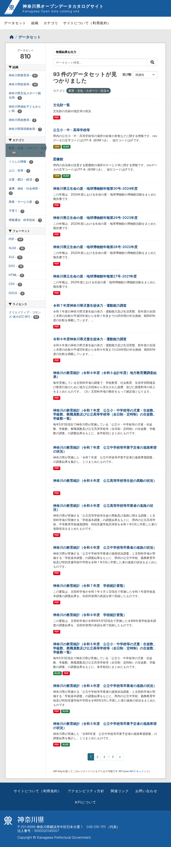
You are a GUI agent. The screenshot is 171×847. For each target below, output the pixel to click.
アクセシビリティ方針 (86, 791)
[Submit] (152, 62)
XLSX (66, 146)
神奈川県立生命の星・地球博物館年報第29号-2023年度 (95, 218)
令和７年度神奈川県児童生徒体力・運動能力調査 (90, 305)
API (120, 771)
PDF (56, 117)
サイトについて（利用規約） (87, 23)
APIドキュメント (139, 771)
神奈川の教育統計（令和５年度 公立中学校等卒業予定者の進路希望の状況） (105, 726)
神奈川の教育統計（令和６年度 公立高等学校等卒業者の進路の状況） (103, 507)
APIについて (85, 802)
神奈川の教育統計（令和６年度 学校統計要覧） (90, 615)
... (109, 755)
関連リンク (120, 791)
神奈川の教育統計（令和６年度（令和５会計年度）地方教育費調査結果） (105, 375)
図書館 (58, 159)
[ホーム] (12, 37)
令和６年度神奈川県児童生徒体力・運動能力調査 (90, 339)
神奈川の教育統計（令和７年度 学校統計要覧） (90, 585)
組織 (35, 23)
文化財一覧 (61, 105)
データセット (15, 23)
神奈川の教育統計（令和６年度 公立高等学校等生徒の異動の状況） (105, 480)
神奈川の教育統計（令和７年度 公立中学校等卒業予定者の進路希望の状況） (105, 449)
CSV (56, 146)
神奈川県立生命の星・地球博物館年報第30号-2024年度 (95, 188)
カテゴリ (51, 23)
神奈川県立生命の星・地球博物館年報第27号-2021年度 (95, 276)
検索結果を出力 (66, 52)
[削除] (108, 90)
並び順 (126, 74)
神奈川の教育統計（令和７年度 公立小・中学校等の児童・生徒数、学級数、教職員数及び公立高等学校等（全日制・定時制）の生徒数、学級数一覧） (105, 414)
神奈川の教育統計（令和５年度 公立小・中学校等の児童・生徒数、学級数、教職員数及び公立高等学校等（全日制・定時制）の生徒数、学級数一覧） (105, 648)
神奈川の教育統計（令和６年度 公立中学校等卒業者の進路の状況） (105, 547)
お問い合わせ (146, 791)
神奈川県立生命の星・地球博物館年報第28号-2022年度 (95, 247)
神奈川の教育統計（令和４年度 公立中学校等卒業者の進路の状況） (105, 686)
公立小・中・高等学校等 (71, 130)
